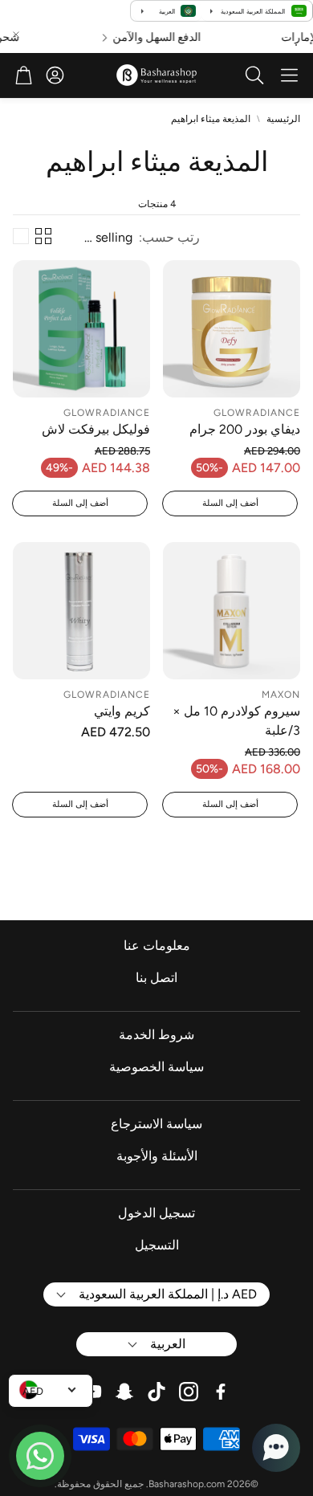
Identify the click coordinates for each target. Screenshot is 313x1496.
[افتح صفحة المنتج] (231, 328)
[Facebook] (220, 1391)
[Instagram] (188, 1391)
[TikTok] (156, 1391)
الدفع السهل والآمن (164, 37)
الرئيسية (283, 118)
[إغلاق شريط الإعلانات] (16, 34)
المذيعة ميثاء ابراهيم (210, 118)
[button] (289, 75)
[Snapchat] (124, 1391)
